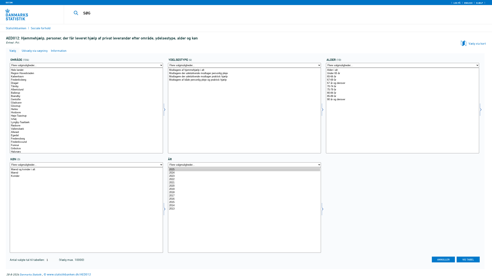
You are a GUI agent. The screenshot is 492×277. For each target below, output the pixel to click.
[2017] (244, 195)
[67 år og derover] (402, 83)
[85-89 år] (402, 96)
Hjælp (479, 3)
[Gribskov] (86, 148)
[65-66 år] (402, 76)
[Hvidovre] (86, 112)
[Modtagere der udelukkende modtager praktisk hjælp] (244, 76)
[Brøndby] (86, 96)
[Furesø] (86, 145)
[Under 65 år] (402, 73)
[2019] (244, 189)
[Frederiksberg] (86, 80)
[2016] (244, 199)
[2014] (244, 205)
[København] (86, 76)
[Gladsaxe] (86, 102)
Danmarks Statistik (30, 274)
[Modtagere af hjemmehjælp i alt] (244, 70)
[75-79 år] (402, 89)
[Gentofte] (86, 99)
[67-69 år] (402, 80)
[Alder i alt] (402, 70)
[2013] (244, 208)
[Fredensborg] (86, 138)
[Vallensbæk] (86, 129)
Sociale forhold (41, 28)
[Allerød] (86, 132)
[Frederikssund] (86, 142)
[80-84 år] (402, 93)
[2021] (244, 182)
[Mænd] (86, 172)
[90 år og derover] (402, 99)
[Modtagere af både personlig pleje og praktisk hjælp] (244, 80)
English (468, 3)
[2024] (244, 172)
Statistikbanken (16, 28)
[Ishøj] (86, 119)
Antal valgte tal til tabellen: (28, 259)
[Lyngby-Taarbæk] (86, 122)
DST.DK (9, 2)
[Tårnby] (86, 86)
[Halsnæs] (86, 152)
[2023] (244, 176)
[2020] (244, 186)
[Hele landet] (86, 70)
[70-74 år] (402, 86)
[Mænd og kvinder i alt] (86, 169)
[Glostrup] (86, 106)
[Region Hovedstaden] (86, 73)
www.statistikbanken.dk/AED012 (69, 274)
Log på (457, 3)
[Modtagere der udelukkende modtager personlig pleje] (244, 73)
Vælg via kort (477, 43)
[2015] (244, 202)
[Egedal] (86, 135)
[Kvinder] (86, 176)
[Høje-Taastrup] (86, 116)
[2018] (244, 192)
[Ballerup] (86, 93)
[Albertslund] (86, 89)
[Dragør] (86, 83)
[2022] (244, 179)
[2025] (244, 169)
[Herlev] (86, 109)
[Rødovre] (86, 125)
